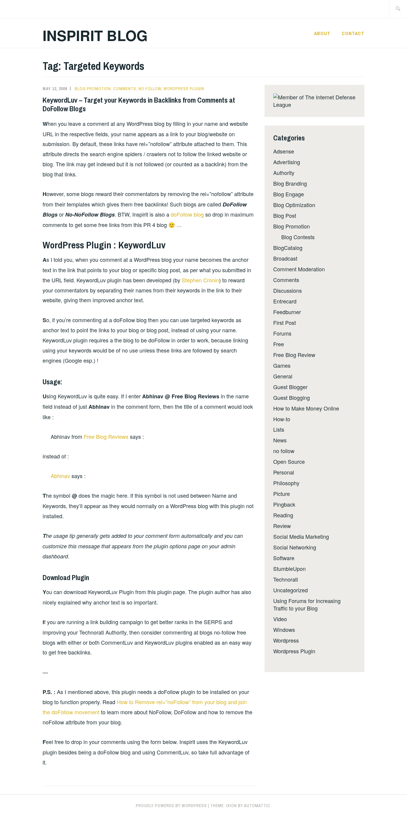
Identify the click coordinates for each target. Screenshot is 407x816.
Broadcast (285, 258)
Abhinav (60, 476)
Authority (283, 172)
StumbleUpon (289, 568)
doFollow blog (187, 214)
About (322, 33)
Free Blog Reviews (106, 436)
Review (282, 526)
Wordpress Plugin (184, 88)
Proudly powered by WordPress (171, 805)
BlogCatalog (287, 247)
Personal (283, 472)
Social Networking (294, 547)
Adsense (283, 151)
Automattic (257, 805)
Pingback (284, 504)
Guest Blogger (290, 387)
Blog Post (284, 215)
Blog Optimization (294, 205)
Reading (283, 515)
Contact (353, 33)
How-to (281, 419)
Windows (284, 629)
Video (280, 619)
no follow (150, 88)
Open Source (289, 461)
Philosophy (286, 483)
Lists (278, 429)
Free (278, 344)
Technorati (285, 579)
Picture (281, 493)
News (280, 440)
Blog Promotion (93, 88)
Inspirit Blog (95, 35)
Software (283, 558)
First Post (284, 322)
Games (282, 365)
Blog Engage (288, 194)
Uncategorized (290, 590)
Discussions (287, 290)
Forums (282, 333)
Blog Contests (298, 237)
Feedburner (287, 312)
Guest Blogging (291, 397)
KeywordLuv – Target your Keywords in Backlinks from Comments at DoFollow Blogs (139, 104)
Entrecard (284, 301)
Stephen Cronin (200, 280)
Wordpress (286, 640)
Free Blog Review (294, 354)
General (282, 376)
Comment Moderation (299, 269)
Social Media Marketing (301, 536)
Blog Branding (290, 183)
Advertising (286, 162)
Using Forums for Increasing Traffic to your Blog (307, 604)
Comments (124, 88)
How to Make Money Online (306, 408)
